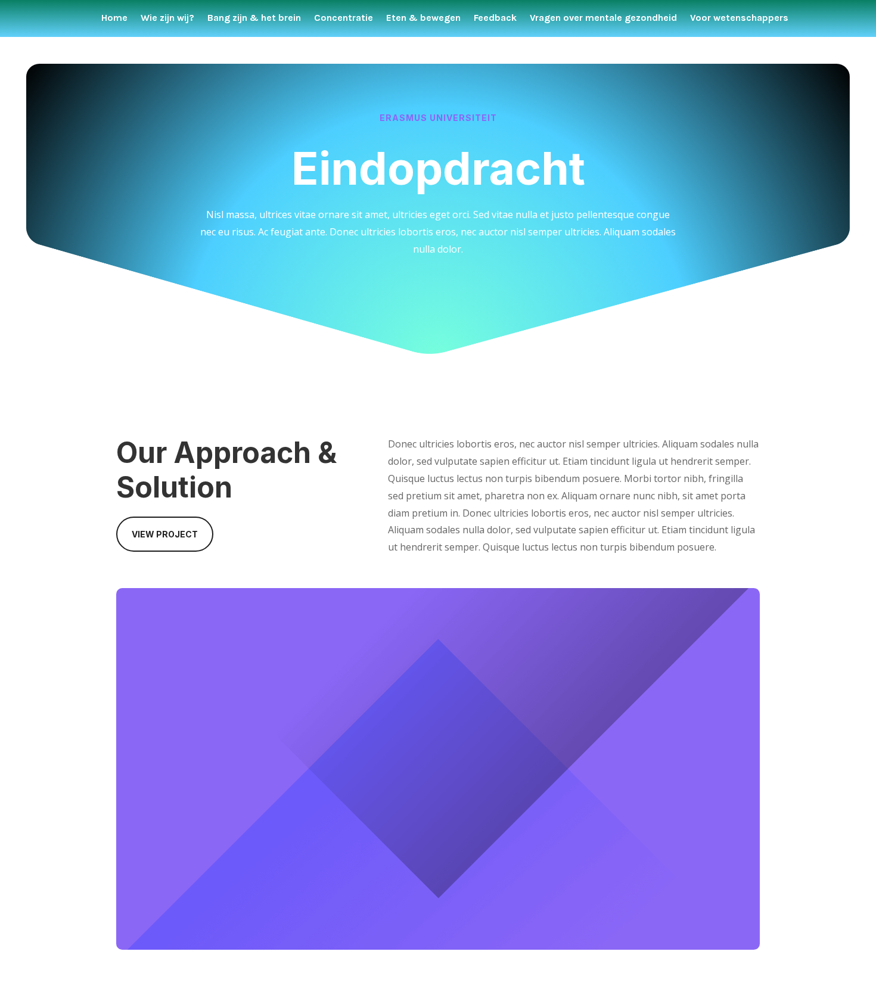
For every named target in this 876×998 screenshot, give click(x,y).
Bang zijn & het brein (254, 18)
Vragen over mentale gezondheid (603, 18)
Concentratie (343, 18)
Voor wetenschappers (739, 18)
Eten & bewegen (423, 18)
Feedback (495, 18)
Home (114, 18)
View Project (165, 534)
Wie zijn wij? (167, 18)
